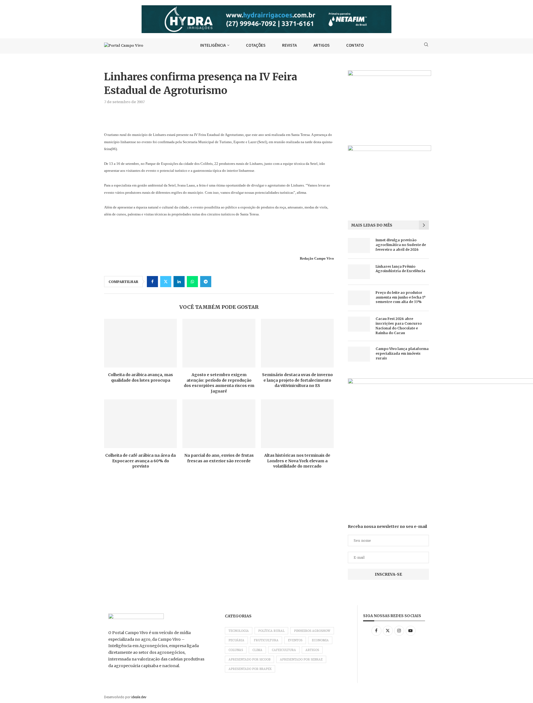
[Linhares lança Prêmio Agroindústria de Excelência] (359, 271)
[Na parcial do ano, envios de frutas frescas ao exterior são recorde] (218, 423)
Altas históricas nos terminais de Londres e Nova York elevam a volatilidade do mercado (297, 461)
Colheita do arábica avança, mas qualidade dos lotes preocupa (140, 377)
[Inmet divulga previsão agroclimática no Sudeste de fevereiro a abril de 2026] (359, 245)
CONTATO (355, 45)
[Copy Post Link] (219, 281)
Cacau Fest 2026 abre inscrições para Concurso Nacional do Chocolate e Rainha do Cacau (399, 326)
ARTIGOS (321, 45)
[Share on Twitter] (165, 281)
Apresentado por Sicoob (249, 659)
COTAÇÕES (255, 45)
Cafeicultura (284, 650)
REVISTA (289, 45)
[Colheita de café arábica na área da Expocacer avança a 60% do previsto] (140, 423)
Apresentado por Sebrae (301, 659)
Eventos (295, 640)
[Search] (426, 45)
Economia (320, 640)
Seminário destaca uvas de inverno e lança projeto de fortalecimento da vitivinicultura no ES (297, 380)
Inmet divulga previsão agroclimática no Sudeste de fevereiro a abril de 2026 (401, 245)
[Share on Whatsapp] (192, 281)
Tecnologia (238, 631)
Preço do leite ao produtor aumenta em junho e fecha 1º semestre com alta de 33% (401, 297)
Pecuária (236, 640)
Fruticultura (266, 640)
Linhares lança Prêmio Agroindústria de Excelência (400, 268)
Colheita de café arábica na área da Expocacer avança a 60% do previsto (140, 461)
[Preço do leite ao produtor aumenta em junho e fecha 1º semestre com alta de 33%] (359, 297)
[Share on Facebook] (152, 281)
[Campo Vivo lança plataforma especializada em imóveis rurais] (359, 354)
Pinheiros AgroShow (312, 631)
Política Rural (271, 631)
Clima (257, 650)
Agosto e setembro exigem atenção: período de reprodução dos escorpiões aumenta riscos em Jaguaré (219, 383)
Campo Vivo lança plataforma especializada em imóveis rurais (402, 353)
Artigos (312, 650)
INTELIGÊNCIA (213, 45)
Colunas (235, 650)
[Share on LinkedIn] (179, 281)
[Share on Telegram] (205, 281)
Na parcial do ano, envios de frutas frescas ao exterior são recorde (219, 458)
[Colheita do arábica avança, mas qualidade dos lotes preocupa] (140, 343)
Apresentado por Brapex (249, 669)
